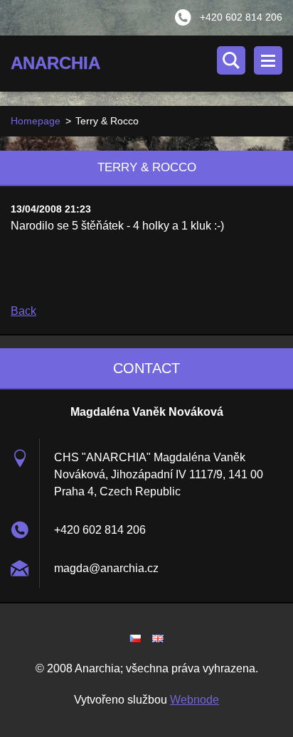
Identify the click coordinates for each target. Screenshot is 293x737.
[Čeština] (135, 638)
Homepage (35, 121)
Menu (268, 60)
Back (23, 311)
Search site (231, 60)
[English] (158, 638)
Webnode (194, 700)
